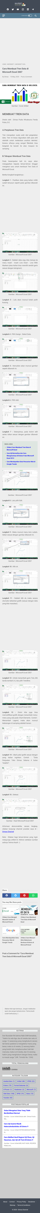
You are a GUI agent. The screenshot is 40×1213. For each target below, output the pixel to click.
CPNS (31, 1081)
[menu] (3, 16)
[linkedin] (27, 9)
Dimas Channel (8, 832)
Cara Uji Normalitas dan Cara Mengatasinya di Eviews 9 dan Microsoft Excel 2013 (20, 455)
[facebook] (7, 9)
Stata (29, 1093)
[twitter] (12, 9)
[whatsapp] (33, 895)
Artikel (21, 1081)
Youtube (7, 1098)
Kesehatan (19, 1089)
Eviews (7, 1085)
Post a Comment (26, 77)
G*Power (7, 1089)
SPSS (20, 1093)
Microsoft (31, 1089)
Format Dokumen (21, 1085)
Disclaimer (31, 1202)
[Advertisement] (20, 41)
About (5, 1202)
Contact (12, 1202)
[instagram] (22, 9)
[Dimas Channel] (20, 4)
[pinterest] (24, 895)
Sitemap (12, 1205)
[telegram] (32, 9)
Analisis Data (9, 1081)
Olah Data (8, 1093)
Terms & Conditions (23, 1205)
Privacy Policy (21, 1202)
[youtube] (17, 9)
